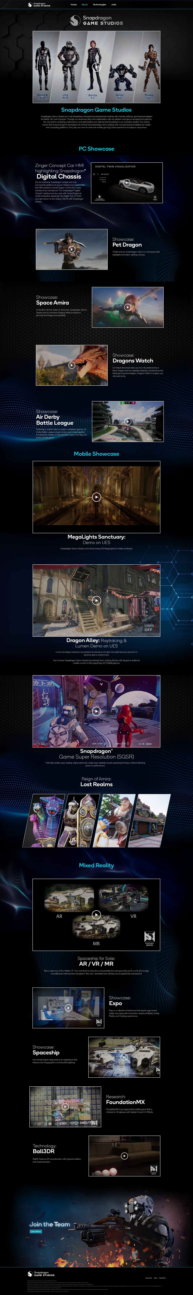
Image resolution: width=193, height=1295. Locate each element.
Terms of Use (149, 1277)
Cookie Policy (162, 1277)
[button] (79, 820)
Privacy (156, 1277)
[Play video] (96, 67)
